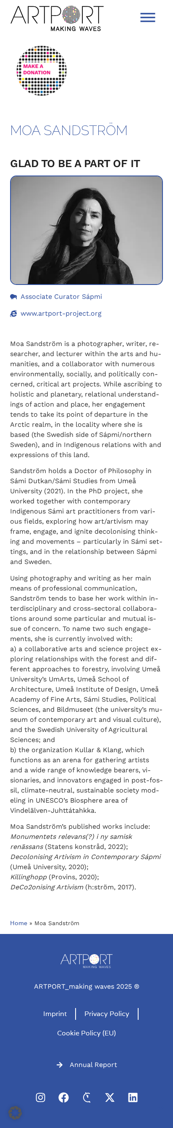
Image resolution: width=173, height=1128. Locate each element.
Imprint (55, 1013)
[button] (15, 1113)
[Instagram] (40, 1097)
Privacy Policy (106, 1013)
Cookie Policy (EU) (86, 1033)
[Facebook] (63, 1097)
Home (18, 923)
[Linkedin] (132, 1097)
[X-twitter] (109, 1097)
